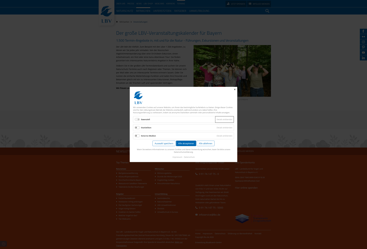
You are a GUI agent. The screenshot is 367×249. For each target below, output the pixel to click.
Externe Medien (148, 136)
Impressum (177, 157)
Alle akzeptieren (186, 143)
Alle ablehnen (205, 143)
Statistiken (146, 127)
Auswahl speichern (164, 143)
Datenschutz (189, 157)
